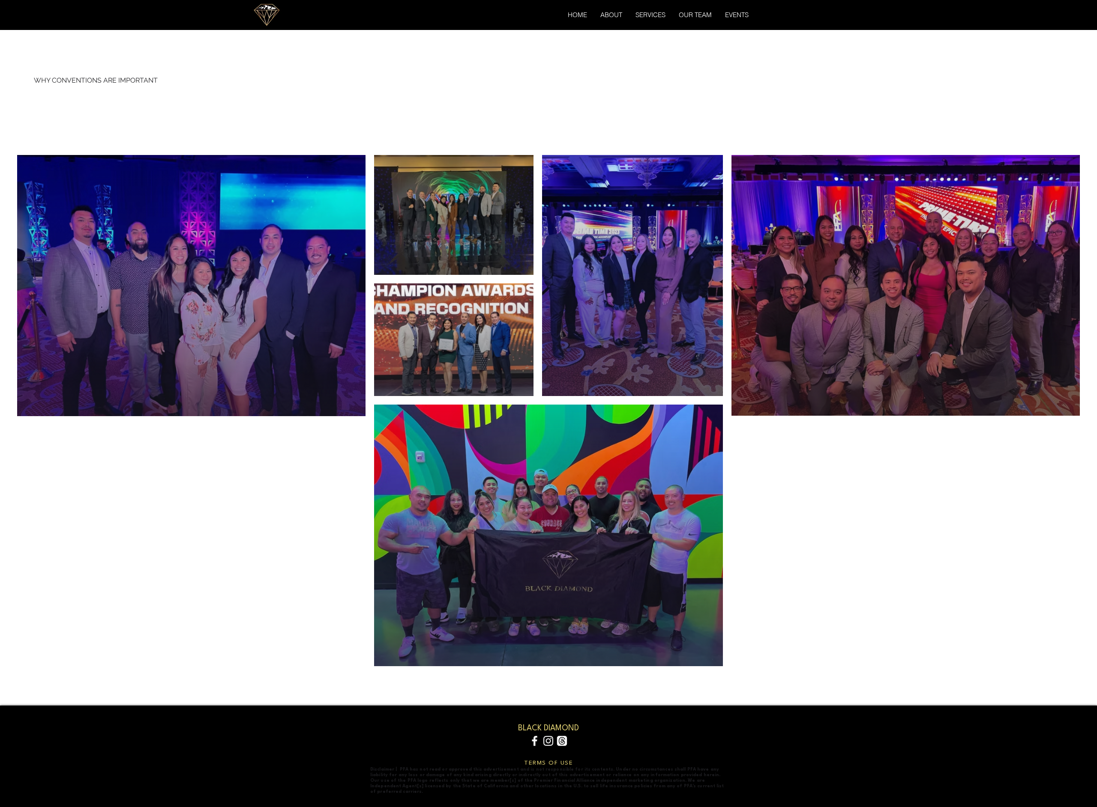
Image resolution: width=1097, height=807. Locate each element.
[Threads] (562, 740)
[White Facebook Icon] (534, 740)
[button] (736, 14)
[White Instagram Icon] (548, 740)
